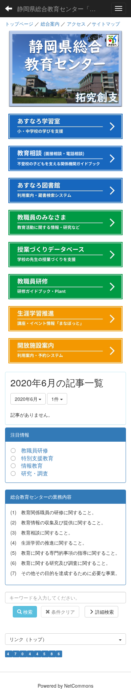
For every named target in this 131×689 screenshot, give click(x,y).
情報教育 (32, 465)
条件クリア (62, 611)
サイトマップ (106, 23)
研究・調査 (34, 473)
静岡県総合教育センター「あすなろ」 (60, 8)
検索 (27, 611)
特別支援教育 (37, 458)
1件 (55, 398)
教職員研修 (34, 450)
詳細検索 (104, 611)
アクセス (76, 23)
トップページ (19, 23)
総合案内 (50, 23)
